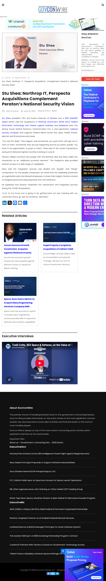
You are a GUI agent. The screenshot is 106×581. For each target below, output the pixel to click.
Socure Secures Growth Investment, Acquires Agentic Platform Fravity (17, 249)
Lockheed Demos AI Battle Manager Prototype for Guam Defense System (45, 527)
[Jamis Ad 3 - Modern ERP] (92, 212)
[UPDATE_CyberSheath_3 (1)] (92, 176)
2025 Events (57, 442)
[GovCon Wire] (52, 9)
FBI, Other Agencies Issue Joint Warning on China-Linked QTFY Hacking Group (46, 489)
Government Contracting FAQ (35, 442)
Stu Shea (6, 118)
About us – (15, 442)
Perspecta (63, 125)
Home (7, 77)
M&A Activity (20, 77)
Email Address (88, 70)
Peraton (53, 118)
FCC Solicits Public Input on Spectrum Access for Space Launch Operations (46, 480)
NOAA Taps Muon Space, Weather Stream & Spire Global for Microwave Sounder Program (52, 498)
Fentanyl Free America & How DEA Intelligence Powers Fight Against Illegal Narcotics (49, 453)
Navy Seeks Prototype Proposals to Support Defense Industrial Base (42, 462)
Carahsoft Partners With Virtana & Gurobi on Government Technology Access (47, 544)
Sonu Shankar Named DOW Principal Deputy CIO (32, 471)
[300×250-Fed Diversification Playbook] (92, 103)
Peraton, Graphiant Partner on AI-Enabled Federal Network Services (42, 518)
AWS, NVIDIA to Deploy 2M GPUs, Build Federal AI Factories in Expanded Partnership (49, 509)
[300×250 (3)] (92, 139)
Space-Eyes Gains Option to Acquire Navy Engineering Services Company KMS (19, 303)
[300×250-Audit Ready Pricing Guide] (83, 565)
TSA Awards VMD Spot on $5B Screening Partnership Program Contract (44, 535)
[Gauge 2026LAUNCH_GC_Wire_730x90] (53, 24)
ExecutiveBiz (17, 502)
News (54, 111)
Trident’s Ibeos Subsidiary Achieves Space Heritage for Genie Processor (44, 553)
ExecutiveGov (18, 446)
